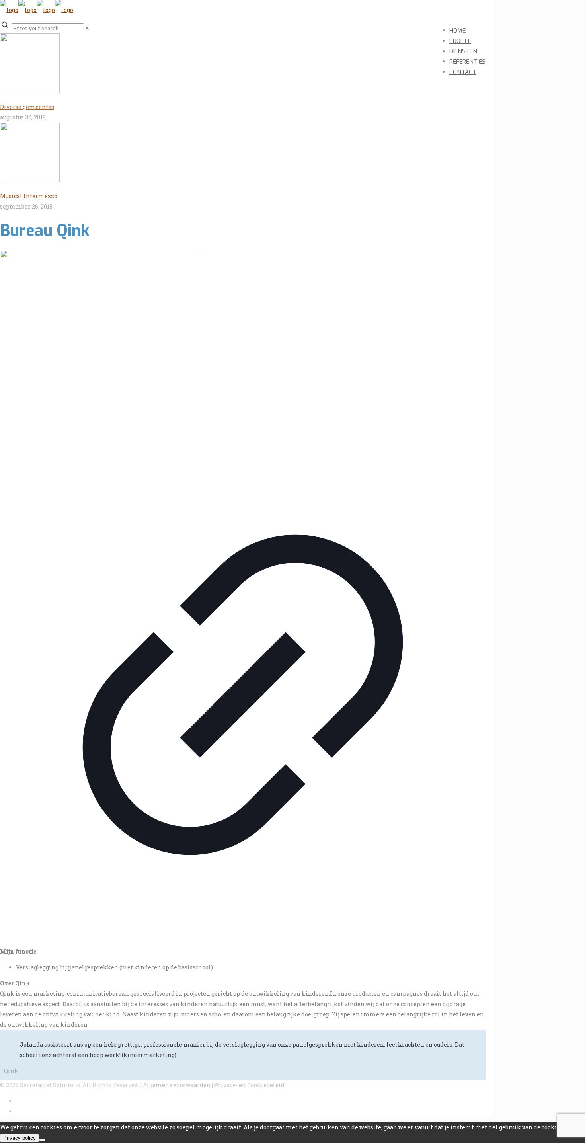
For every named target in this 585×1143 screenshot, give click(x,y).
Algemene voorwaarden (177, 1085)
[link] (87, 28)
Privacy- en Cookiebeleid (249, 1085)
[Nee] (42, 1140)
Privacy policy (19, 1138)
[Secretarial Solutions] (36, 10)
